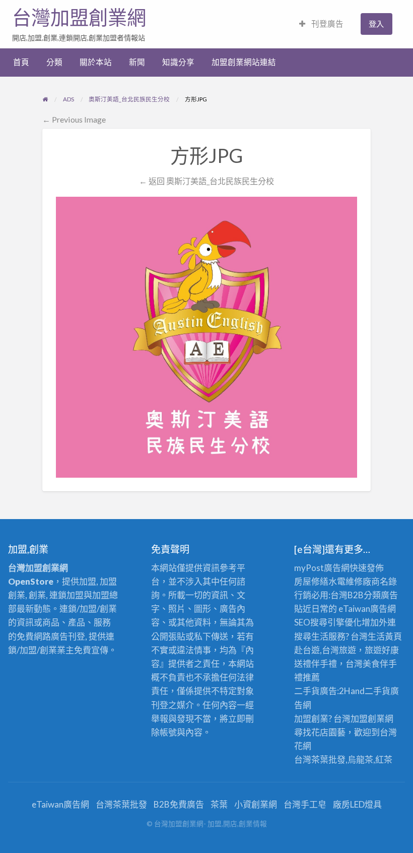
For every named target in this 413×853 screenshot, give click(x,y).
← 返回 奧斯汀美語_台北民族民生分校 (206, 181)
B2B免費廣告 (179, 804)
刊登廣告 (326, 23)
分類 (54, 62)
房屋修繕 (311, 581)
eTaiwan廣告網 (367, 608)
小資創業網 (255, 804)
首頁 (21, 62)
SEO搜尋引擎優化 (328, 622)
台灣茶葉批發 (320, 759)
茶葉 (219, 804)
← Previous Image (74, 119)
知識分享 (178, 62)
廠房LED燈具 (357, 804)
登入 (376, 23)
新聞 (137, 62)
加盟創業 (368, 718)
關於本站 (96, 62)
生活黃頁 (385, 636)
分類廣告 (381, 595)
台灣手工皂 (305, 804)
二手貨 (377, 691)
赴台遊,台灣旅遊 (325, 650)
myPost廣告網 (322, 567)
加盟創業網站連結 (244, 62)
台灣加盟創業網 (79, 18)
